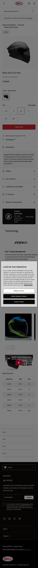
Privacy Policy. (28, 285)
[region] (19, 284)
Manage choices (19, 290)
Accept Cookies (19, 301)
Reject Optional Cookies (18, 296)
